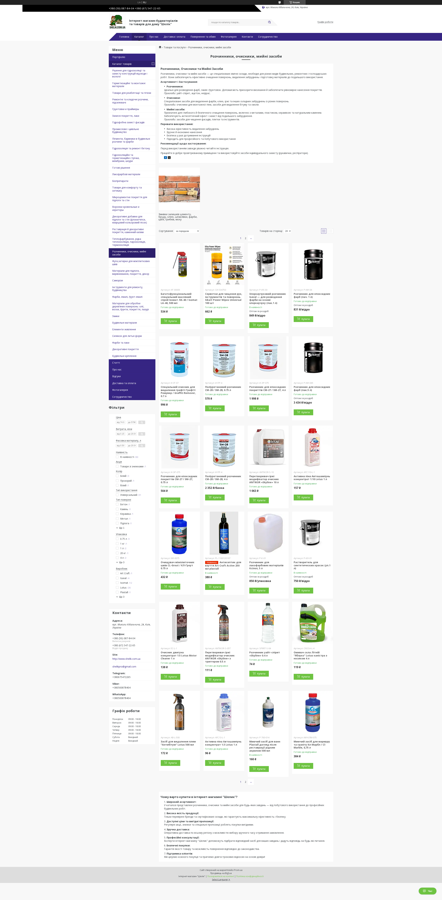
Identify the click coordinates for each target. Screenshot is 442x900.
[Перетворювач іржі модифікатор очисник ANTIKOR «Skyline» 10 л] (268, 447)
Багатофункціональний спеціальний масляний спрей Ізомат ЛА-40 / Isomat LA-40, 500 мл (179, 298)
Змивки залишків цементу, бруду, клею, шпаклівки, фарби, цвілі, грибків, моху (177, 216)
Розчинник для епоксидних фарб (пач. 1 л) (312, 295)
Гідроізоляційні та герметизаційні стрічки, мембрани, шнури (126, 158)
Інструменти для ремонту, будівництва (127, 288)
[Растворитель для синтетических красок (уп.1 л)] (312, 533)
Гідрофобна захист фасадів (128, 122)
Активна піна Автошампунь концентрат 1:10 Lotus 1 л (312, 478)
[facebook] (165, 158)
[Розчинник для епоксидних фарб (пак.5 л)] (312, 357)
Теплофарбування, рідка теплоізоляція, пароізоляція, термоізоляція (129, 242)
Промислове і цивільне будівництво (125, 130)
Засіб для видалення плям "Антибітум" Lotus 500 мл (178, 743)
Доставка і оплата (174, 37)
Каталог (139, 37)
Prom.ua (238, 870)
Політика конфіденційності (250, 876)
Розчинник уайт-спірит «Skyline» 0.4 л (264, 654)
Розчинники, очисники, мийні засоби (129, 253)
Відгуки (116, 376)
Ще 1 (121, 528)
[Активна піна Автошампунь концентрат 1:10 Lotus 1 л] (312, 447)
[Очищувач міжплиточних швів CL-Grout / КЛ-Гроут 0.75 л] (179, 533)
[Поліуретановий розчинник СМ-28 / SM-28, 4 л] (223, 447)
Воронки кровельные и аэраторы (125, 208)
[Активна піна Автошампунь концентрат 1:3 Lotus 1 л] (223, 712)
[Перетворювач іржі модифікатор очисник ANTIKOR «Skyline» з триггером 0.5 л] (223, 623)
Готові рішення (121, 167)
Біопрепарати (120, 181)
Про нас (153, 37)
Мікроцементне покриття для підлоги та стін (129, 198)
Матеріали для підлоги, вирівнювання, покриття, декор (130, 272)
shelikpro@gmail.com (124, 666)
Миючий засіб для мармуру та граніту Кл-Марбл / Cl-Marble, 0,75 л (312, 744)
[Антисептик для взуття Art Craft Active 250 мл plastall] (223, 533)
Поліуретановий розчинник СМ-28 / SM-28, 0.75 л (223, 388)
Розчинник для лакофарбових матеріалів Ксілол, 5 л (266, 565)
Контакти (247, 37)
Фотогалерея (229, 37)
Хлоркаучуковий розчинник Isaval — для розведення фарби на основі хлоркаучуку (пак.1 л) (267, 298)
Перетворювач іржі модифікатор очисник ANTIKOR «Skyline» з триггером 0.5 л (220, 657)
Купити (173, 321)
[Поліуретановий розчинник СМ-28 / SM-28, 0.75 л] (223, 357)
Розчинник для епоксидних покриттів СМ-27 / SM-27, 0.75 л (179, 479)
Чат (430, 891)
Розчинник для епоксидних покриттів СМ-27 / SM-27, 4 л (267, 388)
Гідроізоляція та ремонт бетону (131, 148)
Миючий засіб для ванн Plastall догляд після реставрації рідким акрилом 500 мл (264, 746)
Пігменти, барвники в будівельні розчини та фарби (131, 140)
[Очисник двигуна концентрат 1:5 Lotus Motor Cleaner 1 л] (179, 623)
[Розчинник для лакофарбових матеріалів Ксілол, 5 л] (268, 533)
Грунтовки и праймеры (125, 109)
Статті (116, 362)
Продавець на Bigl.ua (221, 873)
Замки (115, 316)
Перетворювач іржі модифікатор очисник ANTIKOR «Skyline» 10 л (264, 479)
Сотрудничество (268, 37)
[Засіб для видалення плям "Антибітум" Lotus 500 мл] (179, 712)
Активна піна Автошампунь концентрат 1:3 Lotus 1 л (223, 743)
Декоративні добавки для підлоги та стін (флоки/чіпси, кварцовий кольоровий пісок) (129, 219)
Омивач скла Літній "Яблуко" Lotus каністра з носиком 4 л (310, 655)
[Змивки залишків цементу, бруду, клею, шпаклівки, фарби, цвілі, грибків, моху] (179, 188)
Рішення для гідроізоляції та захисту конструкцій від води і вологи (129, 73)
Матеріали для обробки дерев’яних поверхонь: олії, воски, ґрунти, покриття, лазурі (130, 306)
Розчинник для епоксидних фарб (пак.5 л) (312, 388)
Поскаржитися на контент (220, 876)
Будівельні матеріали (124, 322)
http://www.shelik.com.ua (126, 658)
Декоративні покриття (125, 349)
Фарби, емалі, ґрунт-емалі (127, 296)
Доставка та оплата (124, 383)
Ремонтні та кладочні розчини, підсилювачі (130, 101)
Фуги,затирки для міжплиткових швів (131, 262)
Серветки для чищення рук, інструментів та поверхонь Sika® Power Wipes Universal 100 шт (223, 298)
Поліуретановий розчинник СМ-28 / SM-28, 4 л (223, 478)
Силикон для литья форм (127, 336)
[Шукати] (269, 22)
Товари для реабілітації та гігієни (131, 92)
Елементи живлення (124, 329)
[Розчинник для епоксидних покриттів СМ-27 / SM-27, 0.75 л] (179, 447)
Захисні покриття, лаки (125, 115)
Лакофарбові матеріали (126, 174)
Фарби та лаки (120, 342)
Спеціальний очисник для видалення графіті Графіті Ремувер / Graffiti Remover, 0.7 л (178, 391)
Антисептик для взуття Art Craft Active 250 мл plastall (223, 565)
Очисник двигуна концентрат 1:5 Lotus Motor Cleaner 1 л (179, 655)
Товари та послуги (175, 47)
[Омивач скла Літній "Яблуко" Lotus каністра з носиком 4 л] (312, 623)
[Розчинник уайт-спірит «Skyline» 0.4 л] (268, 623)
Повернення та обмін (203, 37)
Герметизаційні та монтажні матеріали (128, 85)
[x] (169, 158)
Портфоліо (118, 57)
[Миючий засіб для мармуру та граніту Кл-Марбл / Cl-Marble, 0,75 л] (312, 712)
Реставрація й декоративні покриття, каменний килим (128, 231)
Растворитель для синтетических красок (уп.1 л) (312, 565)
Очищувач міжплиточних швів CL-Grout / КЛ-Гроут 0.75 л (177, 565)
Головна (124, 37)
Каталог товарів (122, 64)
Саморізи (117, 280)
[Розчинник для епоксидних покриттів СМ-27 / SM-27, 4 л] (268, 357)
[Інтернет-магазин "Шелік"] (117, 22)
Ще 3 (121, 562)
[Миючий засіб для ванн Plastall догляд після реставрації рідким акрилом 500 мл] (268, 712)
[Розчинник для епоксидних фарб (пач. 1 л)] (312, 264)
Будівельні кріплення (124, 356)
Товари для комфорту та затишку (127, 189)
